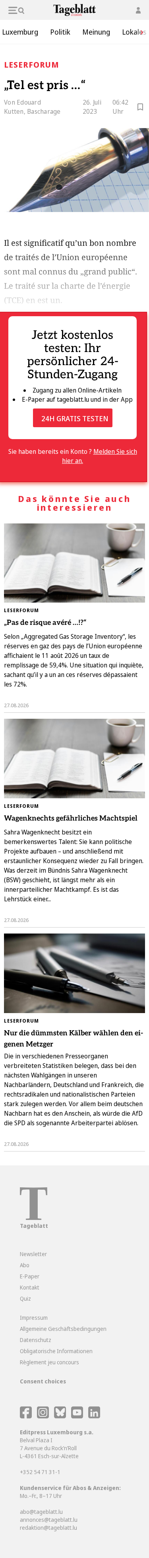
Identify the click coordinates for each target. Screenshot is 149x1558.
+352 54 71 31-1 (40, 1472)
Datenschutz (35, 1340)
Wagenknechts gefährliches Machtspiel (70, 818)
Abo (24, 1265)
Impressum (34, 1317)
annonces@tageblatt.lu (48, 1519)
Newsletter (33, 1254)
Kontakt (29, 1287)
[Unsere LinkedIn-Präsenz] (94, 1416)
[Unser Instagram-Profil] (43, 1416)
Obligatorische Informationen (56, 1351)
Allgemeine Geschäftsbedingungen (63, 1328)
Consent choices (43, 1381)
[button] (139, 32)
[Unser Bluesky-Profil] (60, 1416)
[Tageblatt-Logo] (33, 1218)
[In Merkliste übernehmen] (140, 108)
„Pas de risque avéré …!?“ (45, 623)
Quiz (25, 1298)
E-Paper (29, 1276)
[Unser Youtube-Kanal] (77, 1416)
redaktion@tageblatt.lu (48, 1527)
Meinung (96, 32)
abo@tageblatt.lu (41, 1511)
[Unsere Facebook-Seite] (26, 1416)
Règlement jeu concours (49, 1362)
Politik (60, 32)
